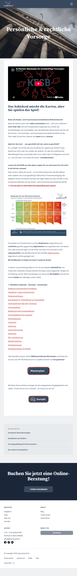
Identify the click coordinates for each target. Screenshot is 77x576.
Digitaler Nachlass (15, 341)
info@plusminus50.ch (12, 539)
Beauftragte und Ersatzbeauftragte (21, 311)
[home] (9, 4)
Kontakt (7, 521)
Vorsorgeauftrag (14, 307)
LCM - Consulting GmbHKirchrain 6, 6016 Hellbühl (13, 534)
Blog (42, 511)
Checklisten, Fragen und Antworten (21, 292)
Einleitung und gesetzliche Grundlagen (22, 288)
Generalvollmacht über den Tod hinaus (22, 303)
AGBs (30, 558)
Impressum (21, 558)
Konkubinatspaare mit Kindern (19, 349)
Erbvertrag (12, 326)
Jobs (37, 558)
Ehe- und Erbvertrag (15, 337)
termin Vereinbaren (38, 489)
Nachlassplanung (14, 318)
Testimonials (45, 515)
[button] (71, 4)
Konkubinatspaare (15, 345)
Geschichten (45, 518)
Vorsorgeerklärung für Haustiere (20, 315)
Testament (12, 322)
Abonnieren (57, 533)
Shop (6, 515)
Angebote (7, 511)
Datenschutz (8, 558)
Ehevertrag (12, 333)
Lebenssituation (53, 253)
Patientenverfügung (15, 296)
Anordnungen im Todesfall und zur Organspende (26, 300)
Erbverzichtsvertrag (15, 330)
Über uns (7, 518)
